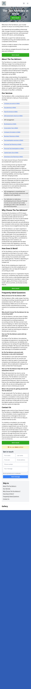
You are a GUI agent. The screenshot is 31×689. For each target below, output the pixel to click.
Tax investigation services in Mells (13, 140)
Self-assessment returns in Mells (13, 116)
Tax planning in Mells (10, 107)
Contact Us (6, 499)
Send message (15, 477)
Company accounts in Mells (12, 103)
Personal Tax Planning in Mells (12, 144)
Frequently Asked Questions (11, 496)
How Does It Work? (8, 494)
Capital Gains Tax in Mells (11, 152)
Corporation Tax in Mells (11, 128)
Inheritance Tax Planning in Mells (13, 156)
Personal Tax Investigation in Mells (14, 148)
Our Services (6, 489)
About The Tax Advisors (9, 486)
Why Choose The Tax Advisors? (11, 491)
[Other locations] (23, 3)
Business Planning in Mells (11, 136)
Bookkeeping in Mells (10, 124)
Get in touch (15, 18)
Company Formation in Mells (12, 132)
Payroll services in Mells (11, 111)
